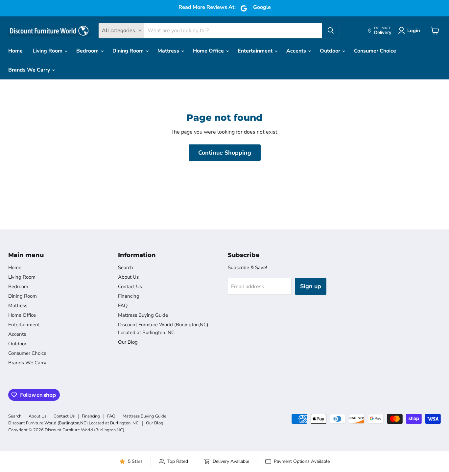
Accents (296, 50)
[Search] (331, 30)
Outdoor (331, 50)
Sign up (310, 286)
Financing (128, 296)
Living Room (48, 50)
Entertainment (256, 50)
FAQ (123, 305)
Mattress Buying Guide (143, 315)
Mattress (168, 50)
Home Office (209, 50)
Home (15, 50)
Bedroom (88, 50)
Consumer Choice (375, 50)
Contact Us (130, 286)
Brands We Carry (29, 70)
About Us (128, 277)
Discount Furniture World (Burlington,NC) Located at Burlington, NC (73, 423)
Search (125, 267)
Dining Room (128, 50)
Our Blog (128, 342)
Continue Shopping (224, 153)
